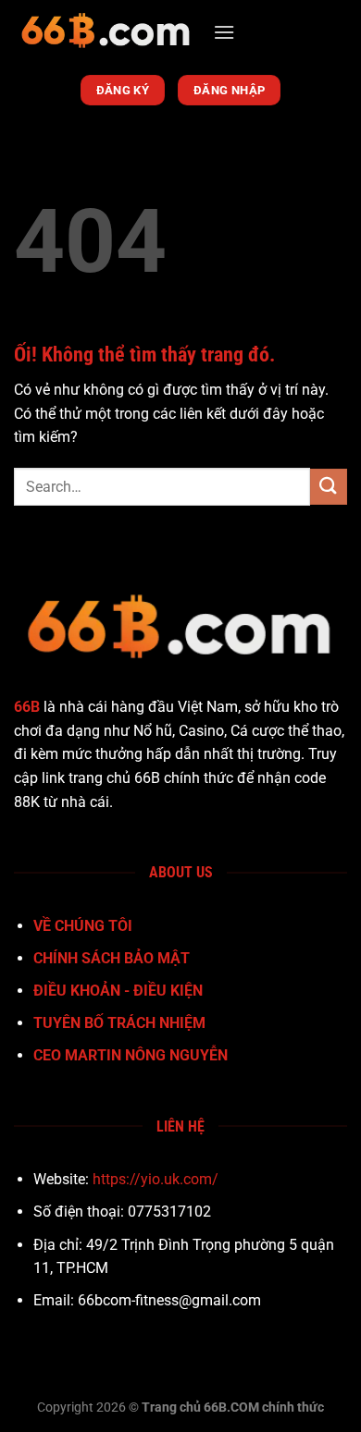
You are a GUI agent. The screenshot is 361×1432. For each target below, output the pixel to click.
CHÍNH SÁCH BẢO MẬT (111, 958)
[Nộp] (328, 487)
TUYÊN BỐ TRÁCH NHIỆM (119, 1023)
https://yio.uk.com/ (155, 1179)
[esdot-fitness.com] (106, 32)
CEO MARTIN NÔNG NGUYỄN (130, 1055)
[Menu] (224, 32)
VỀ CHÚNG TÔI (82, 926)
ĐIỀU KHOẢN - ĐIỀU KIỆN (118, 990)
